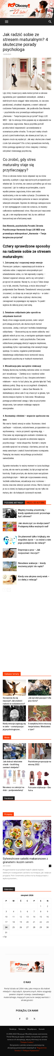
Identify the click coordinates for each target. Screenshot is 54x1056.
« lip (5, 936)
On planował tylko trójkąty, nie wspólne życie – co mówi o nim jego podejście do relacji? (34, 539)
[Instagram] (27, 1019)
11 (13, 916)
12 (21, 916)
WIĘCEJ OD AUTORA (35, 503)
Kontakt (42, 1029)
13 (27, 916)
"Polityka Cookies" (27, 1042)
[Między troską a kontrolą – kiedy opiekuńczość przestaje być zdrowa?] (10, 513)
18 (13, 922)
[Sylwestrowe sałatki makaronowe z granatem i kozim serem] (27, 837)
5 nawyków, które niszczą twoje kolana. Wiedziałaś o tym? (39, 727)
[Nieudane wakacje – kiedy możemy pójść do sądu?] (10, 566)
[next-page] (9, 590)
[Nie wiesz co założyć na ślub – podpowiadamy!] (14, 777)
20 (27, 922)
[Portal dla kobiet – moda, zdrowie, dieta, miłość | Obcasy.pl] (27, 9)
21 (34, 922)
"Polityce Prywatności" (31, 1050)
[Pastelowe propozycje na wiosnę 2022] (39, 751)
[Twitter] (34, 1019)
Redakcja (12, 1029)
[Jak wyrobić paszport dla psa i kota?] (39, 688)
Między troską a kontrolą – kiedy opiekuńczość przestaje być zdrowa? (34, 513)
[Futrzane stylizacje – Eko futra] (39, 777)
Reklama (22, 1029)
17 (6, 922)
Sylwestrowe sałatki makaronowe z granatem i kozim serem (25, 860)
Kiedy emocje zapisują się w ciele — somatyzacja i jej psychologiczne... (14, 727)
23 (47, 922)
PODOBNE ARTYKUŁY (13, 503)
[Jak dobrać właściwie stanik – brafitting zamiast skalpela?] (14, 751)
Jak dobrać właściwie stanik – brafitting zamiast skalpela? (12, 764)
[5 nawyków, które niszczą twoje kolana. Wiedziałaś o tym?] (39, 713)
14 (34, 916)
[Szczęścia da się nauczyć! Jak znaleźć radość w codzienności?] (14, 688)
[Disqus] (27, 633)
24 (6, 927)
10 (6, 916)
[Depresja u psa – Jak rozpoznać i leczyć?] (10, 553)
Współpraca (32, 1029)
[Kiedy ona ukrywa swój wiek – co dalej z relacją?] (10, 579)
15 (41, 916)
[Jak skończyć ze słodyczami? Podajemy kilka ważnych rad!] (10, 526)
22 (41, 922)
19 (21, 922)
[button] (6, 21)
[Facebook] (19, 1019)
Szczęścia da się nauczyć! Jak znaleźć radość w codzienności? (14, 701)
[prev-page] (4, 590)
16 (47, 916)
